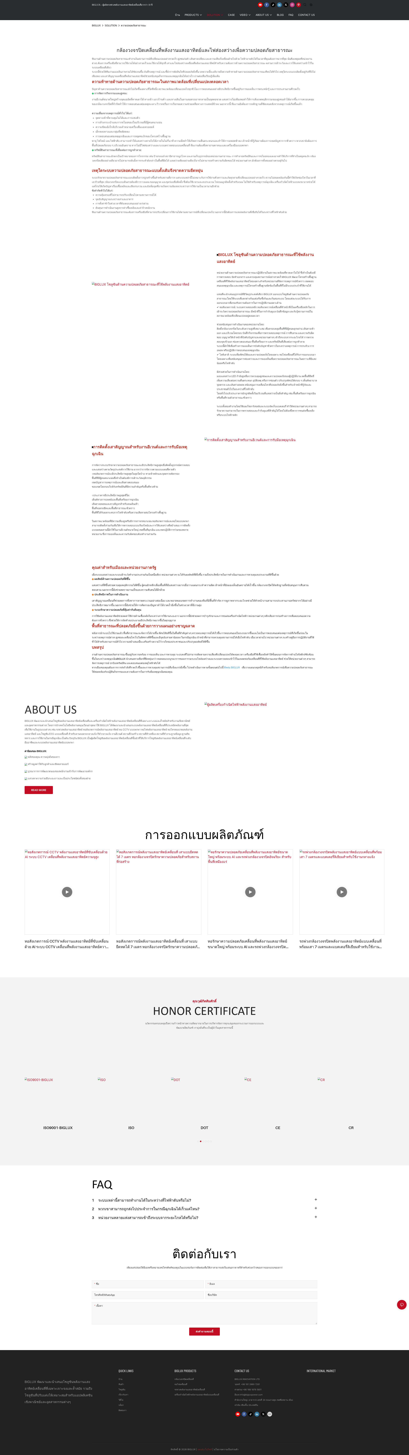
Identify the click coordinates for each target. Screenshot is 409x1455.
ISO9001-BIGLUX (58, 1128)
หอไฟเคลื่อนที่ (180, 1384)
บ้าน (120, 1379)
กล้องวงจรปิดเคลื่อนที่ (184, 1379)
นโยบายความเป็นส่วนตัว (226, 1449)
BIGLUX (96, 25)
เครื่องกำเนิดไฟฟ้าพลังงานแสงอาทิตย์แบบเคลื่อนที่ (196, 1394)
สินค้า (121, 1384)
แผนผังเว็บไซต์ (204, 1449)
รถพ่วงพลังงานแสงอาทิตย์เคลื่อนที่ (189, 1389)
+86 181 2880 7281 (250, 1384)
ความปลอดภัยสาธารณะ (133, 25)
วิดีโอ (121, 1400)
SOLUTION (111, 25)
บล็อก (121, 1405)
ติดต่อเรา (123, 1410)
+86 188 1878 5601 (252, 1389)
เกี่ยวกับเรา (123, 1394)
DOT (204, 1128)
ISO (131, 1128)
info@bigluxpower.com (251, 1394)
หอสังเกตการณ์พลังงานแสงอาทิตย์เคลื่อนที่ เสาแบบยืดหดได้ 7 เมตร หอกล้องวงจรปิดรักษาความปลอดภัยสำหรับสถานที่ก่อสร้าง (157, 944)
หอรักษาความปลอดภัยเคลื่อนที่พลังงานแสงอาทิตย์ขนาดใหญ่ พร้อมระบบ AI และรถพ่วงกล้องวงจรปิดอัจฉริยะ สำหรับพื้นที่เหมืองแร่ (247, 944)
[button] (198, 1141)
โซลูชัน (122, 1389)
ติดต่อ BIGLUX (232, 667)
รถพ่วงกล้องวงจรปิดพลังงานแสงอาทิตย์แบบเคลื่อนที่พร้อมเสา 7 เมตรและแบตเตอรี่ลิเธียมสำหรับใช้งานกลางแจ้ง (340, 944)
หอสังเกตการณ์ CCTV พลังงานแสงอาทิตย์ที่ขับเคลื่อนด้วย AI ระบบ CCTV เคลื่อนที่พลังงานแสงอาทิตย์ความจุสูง (66, 944)
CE (277, 1128)
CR (351, 1128)
